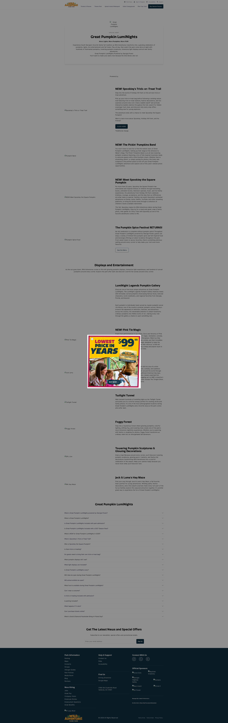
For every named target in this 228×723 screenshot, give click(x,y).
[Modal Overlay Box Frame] (114, 361)
